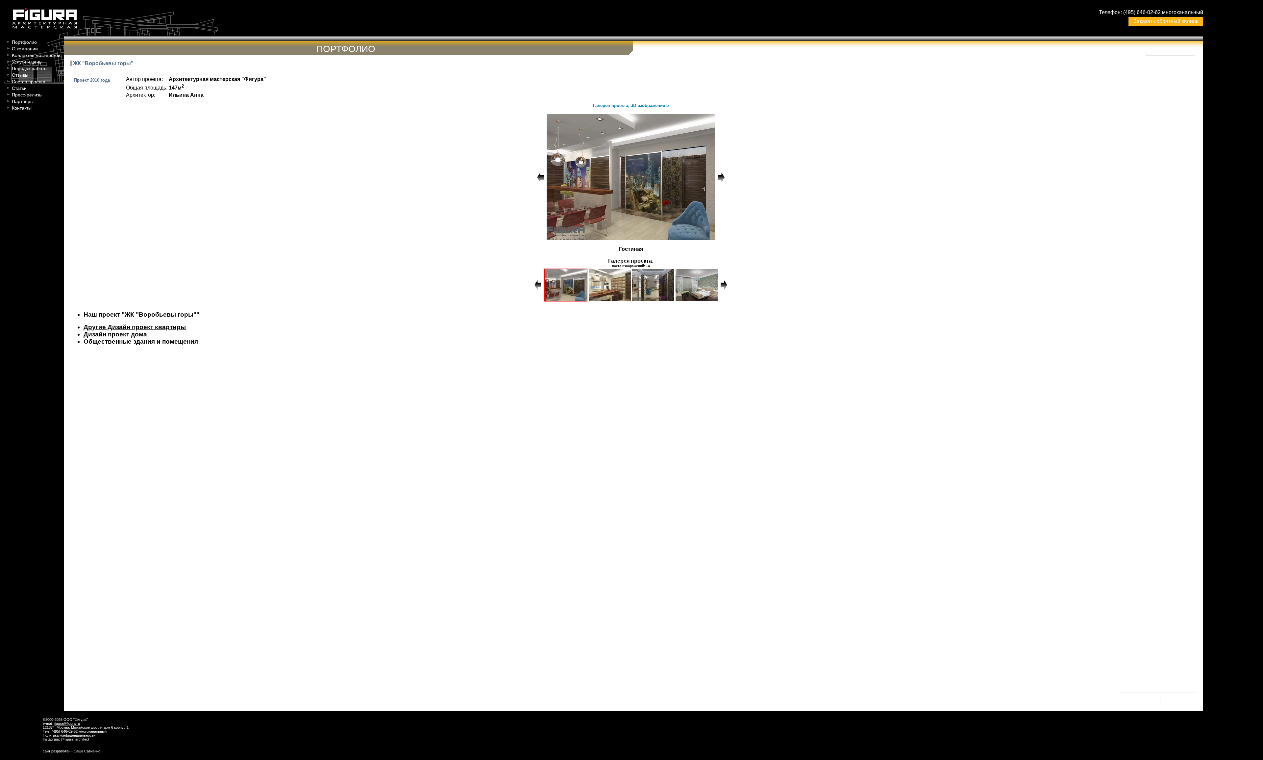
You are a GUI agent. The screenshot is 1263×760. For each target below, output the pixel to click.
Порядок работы (29, 68)
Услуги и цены (27, 62)
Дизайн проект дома (115, 334)
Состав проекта (28, 81)
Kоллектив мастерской (36, 55)
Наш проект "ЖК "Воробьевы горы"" (141, 314)
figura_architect (76, 739)
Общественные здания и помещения (141, 341)
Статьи (19, 88)
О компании (25, 48)
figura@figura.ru (67, 723)
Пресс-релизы (27, 94)
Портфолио (24, 42)
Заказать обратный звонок (1165, 21)
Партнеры (23, 101)
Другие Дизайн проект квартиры (135, 327)
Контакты (22, 108)
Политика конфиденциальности (69, 735)
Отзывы (20, 75)
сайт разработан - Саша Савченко (71, 751)
